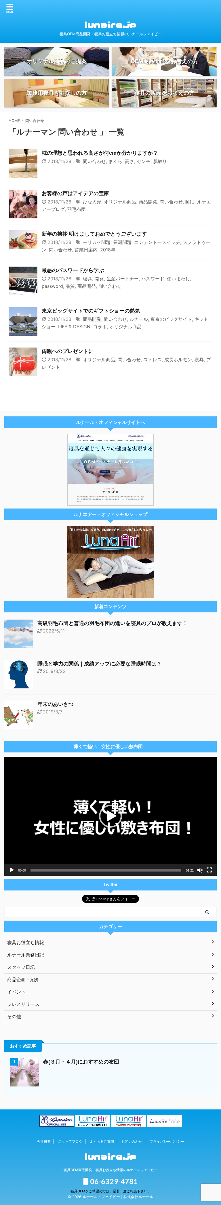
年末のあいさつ (55, 704)
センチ (143, 161)
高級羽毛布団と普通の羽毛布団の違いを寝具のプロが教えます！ (112, 623)
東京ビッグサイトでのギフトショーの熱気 (91, 311)
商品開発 (148, 202)
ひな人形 (92, 202)
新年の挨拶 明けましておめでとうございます (94, 234)
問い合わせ (94, 161)
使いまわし (178, 279)
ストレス (152, 359)
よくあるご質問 (102, 1141)
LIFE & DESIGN (74, 326)
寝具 (87, 279)
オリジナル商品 (120, 202)
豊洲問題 (122, 242)
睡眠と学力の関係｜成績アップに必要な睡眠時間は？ (99, 664)
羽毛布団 (76, 209)
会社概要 (44, 1141)
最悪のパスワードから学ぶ (73, 270)
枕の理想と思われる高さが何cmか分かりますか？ (100, 153)
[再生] (12, 870)
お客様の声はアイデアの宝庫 (75, 193)
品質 (70, 286)
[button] (110, 816)
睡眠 (190, 202)
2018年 (107, 250)
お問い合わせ (131, 1141)
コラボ (100, 326)
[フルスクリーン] (209, 870)
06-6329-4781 (113, 1181)
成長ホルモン (178, 359)
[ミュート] (200, 870)
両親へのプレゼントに (68, 351)
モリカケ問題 (96, 242)
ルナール (138, 319)
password (52, 286)
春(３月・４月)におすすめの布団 (81, 1062)
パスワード (152, 279)
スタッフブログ (70, 1141)
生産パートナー (122, 279)
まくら (115, 161)
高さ (129, 161)
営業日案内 (86, 250)
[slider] (106, 870)
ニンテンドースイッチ (157, 242)
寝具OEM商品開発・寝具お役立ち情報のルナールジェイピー (111, 1170)
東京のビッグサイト (171, 319)
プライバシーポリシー (167, 1141)
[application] (110, 816)
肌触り (160, 161)
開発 (99, 279)
